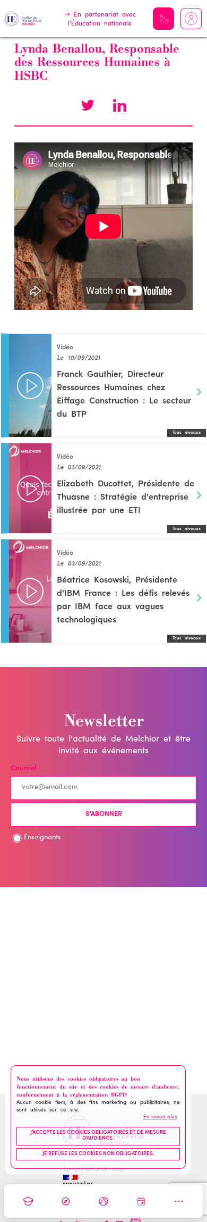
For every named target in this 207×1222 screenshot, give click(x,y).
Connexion (191, 18)
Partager (119, 107)
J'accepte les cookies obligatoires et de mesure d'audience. (98, 1136)
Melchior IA (163, 18)
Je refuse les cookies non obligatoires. (98, 1154)
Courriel (23, 768)
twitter (88, 107)
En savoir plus (160, 1117)
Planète (103, 1201)
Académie (28, 1201)
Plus (179, 1201)
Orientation (65, 1201)
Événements (141, 1201)
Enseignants (42, 838)
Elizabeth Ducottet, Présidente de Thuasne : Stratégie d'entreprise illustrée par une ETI (125, 497)
